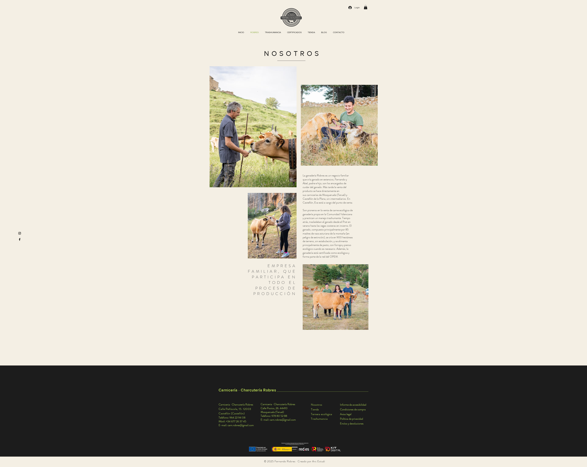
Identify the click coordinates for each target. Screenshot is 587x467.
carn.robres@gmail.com (241, 425)
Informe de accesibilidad (353, 405)
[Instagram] (19, 233)
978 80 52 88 (279, 416)
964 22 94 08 (237, 418)
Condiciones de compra (353, 409)
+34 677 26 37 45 (236, 421)
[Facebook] (19, 239)
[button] (365, 7)
